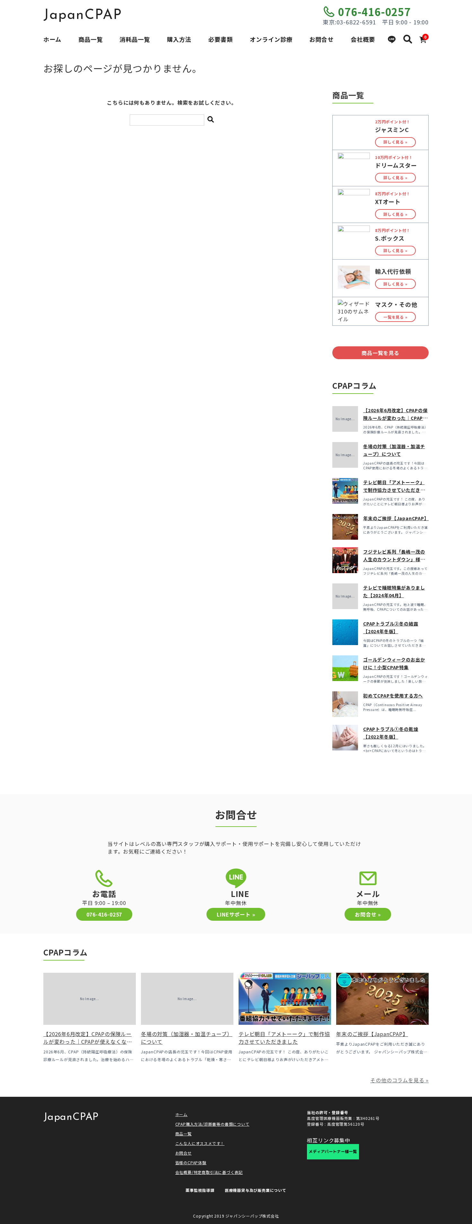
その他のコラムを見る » (399, 1080)
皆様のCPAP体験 (190, 1162)
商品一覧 (90, 39)
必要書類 (220, 39)
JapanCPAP (82, 15)
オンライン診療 (271, 39)
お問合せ (321, 39)
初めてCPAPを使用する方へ (393, 695)
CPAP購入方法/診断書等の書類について (212, 1124)
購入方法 (179, 39)
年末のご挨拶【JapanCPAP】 (396, 518)
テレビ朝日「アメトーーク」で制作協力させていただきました (394, 490)
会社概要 (363, 39)
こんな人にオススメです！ (200, 1143)
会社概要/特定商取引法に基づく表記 (209, 1172)
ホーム (52, 39)
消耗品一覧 (134, 39)
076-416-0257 (374, 11)
